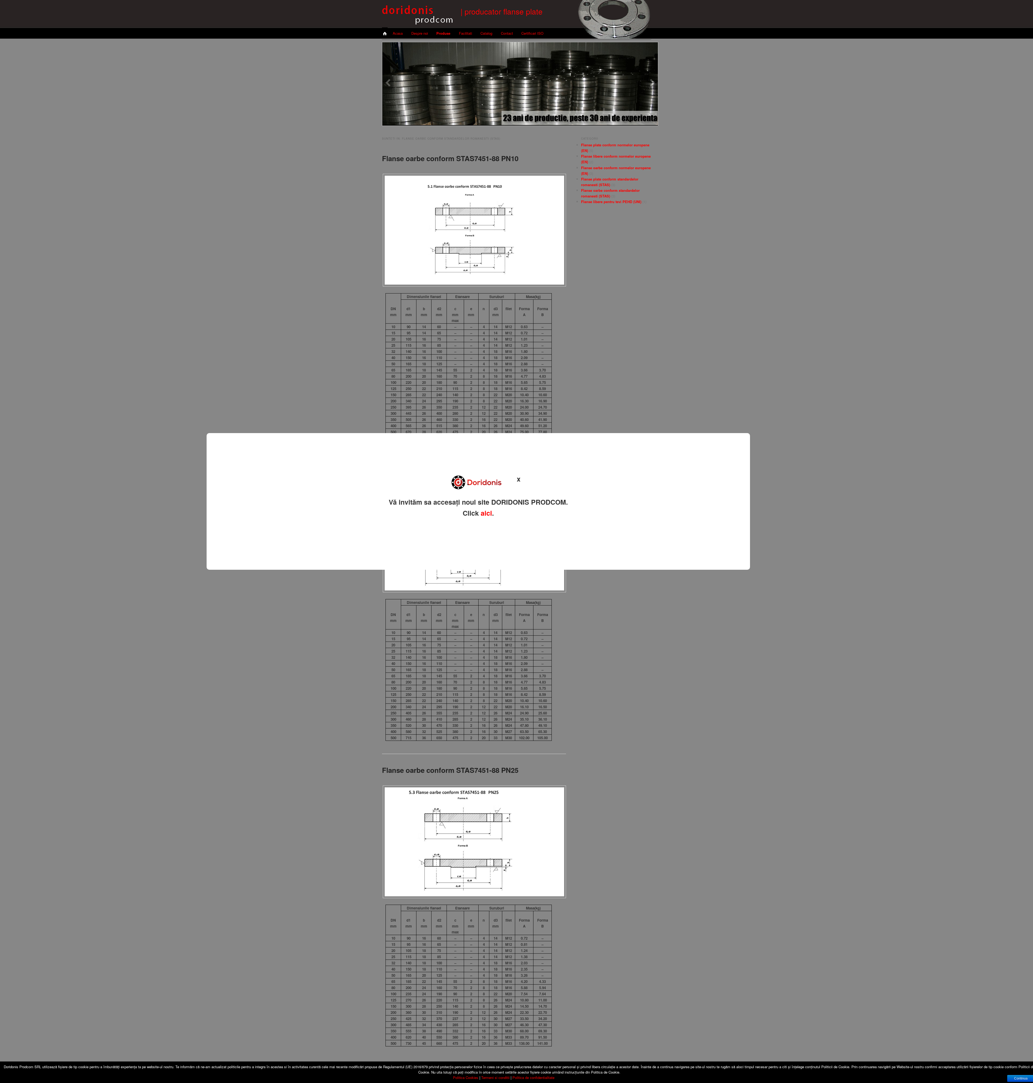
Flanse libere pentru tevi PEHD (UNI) (611, 201)
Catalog (486, 33)
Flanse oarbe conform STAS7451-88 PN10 (450, 158)
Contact (507, 33)
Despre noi (419, 33)
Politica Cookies (465, 1077)
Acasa (398, 33)
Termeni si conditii (495, 1077)
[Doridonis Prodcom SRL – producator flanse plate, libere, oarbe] (417, 21)
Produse (443, 33)
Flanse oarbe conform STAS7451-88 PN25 (450, 770)
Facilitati (465, 33)
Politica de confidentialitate (533, 1077)
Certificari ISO (532, 33)
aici (486, 513)
